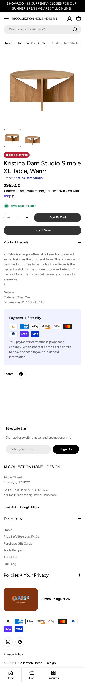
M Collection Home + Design (35, 663)
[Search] (75, 29)
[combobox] (42, 29)
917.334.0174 (38, 490)
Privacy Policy (13, 654)
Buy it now (42, 230)
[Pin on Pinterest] (21, 374)
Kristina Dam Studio (32, 43)
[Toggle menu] (6, 18)
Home (8, 43)
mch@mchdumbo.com (40, 495)
